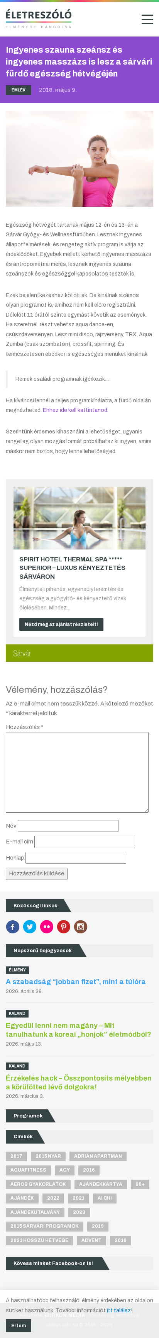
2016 (89, 1170)
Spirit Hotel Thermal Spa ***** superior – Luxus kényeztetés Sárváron (72, 568)
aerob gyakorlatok (38, 1184)
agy (64, 1170)
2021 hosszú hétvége (39, 1240)
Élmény (17, 970)
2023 (79, 1212)
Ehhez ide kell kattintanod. (75, 410)
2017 (16, 1156)
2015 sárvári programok (44, 1226)
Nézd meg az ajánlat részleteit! (61, 624)
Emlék (18, 90)
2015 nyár (48, 1156)
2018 (121, 1240)
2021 (79, 1198)
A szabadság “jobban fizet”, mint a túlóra (76, 982)
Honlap (15, 858)
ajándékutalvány (35, 1212)
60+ (140, 1184)
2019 (98, 1226)
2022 (53, 1198)
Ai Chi (105, 1198)
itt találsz (119, 1310)
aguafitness (28, 1170)
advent (91, 1240)
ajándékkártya (100, 1184)
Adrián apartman (98, 1156)
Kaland (17, 1013)
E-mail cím (19, 841)
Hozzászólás (24, 727)
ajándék (22, 1198)
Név (11, 826)
